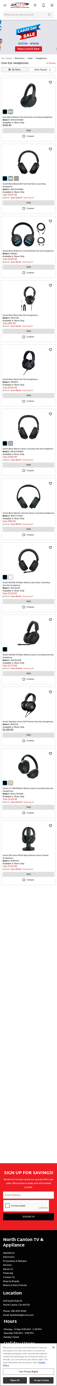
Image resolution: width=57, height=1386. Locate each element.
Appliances (9, 1252)
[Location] (35, 5)
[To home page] (20, 5)
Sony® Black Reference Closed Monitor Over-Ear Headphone (28, 251)
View (28, 130)
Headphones (41, 58)
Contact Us (9, 1277)
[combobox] (42, 69)
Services (7, 1264)
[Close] (53, 1347)
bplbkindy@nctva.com (22, 1314)
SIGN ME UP (28, 1216)
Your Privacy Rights (28, 1371)
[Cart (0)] (52, 5)
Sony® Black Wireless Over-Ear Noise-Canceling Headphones (28, 513)
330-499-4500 (18, 1310)
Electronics (20, 58)
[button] (5, 5)
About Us (8, 1268)
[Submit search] (49, 14)
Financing (8, 1272)
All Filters (16, 69)
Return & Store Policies (15, 1285)
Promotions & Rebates (15, 1260)
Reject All (15, 1380)
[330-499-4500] (43, 5)
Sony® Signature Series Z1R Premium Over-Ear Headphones (28, 722)
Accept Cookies (41, 1380)
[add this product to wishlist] (50, 82)
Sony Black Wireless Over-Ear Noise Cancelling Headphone (27, 117)
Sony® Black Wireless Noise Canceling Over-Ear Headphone (28, 449)
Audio (30, 58)
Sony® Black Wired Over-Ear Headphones (20, 315)
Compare (30, 136)
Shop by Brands (11, 1281)
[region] (28, 1364)
